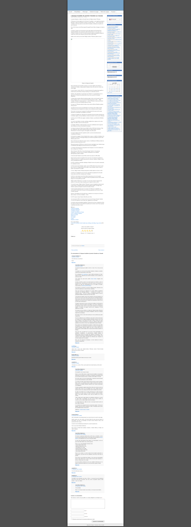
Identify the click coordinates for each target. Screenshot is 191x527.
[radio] (83, 231)
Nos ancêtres (73, 217)
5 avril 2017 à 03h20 (75, 363)
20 (114, 89)
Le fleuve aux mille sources (113, 118)
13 (114, 88)
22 (117, 89)
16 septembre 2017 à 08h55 (80, 434)
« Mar (109, 92)
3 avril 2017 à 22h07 (79, 266)
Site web (86, 516)
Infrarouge (85, 11)
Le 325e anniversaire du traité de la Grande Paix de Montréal (114, 47)
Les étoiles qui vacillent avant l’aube (114, 113)
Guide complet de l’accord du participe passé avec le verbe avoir (114, 128)
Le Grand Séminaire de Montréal (114, 104)
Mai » (111, 92)
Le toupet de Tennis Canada (113, 101)
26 (112, 91)
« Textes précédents (74, 250)
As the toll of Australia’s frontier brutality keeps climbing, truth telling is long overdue (86, 223)
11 (111, 88)
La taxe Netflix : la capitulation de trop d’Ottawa (114, 45)
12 (112, 88)
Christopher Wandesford (75, 209)
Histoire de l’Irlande (74, 214)
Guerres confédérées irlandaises (76, 213)
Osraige (72, 218)
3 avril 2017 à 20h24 (75, 347)
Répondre (74, 262)
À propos (113, 11)
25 (111, 91)
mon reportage (84, 274)
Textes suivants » (101, 250)
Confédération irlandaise (75, 210)
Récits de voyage (105, 11)
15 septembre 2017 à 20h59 (77, 415)
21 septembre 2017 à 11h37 (77, 476)
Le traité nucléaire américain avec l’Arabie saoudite (113, 58)
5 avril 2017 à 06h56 (79, 370)
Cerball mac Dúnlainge (75, 208)
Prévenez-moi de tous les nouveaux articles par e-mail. (83, 519)
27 (114, 91)
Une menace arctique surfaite (113, 99)
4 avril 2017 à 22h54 (75, 355)
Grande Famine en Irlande (84, 409)
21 (116, 89)
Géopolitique (77, 11)
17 (109, 89)
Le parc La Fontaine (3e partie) (113, 111)
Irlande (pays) (73, 215)
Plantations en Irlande (74, 219)
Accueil (70, 11)
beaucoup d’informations (86, 285)
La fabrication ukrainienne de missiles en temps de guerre (114, 122)
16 (119, 88)
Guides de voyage (94, 11)
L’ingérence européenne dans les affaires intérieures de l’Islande (113, 27)
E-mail (86, 513)
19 (112, 89)
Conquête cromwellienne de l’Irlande (77, 212)
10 (109, 88)
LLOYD (73, 346)
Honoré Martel (93, 278)
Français (113, 19)
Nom (86, 510)
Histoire (83, 245)
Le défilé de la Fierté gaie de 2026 (114, 32)
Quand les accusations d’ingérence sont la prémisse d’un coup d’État (114, 116)
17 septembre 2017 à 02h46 (77, 469)
